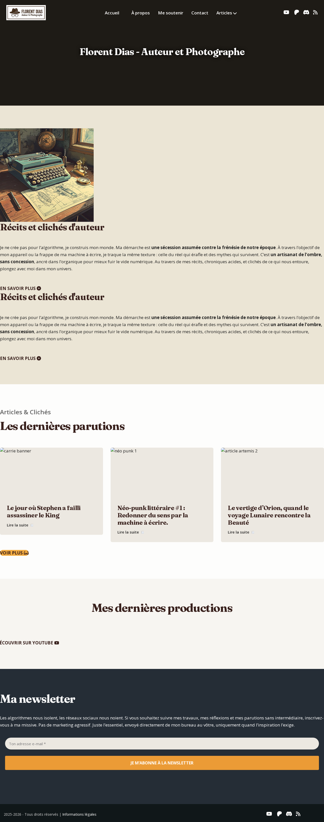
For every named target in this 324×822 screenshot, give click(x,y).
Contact (199, 13)
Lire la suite (18, 524)
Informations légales (79, 814)
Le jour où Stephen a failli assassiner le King (44, 511)
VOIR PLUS (12, 553)
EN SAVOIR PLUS (18, 288)
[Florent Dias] (26, 12)
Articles (224, 13)
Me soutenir (170, 13)
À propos (140, 13)
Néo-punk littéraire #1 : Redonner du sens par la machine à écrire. (152, 515)
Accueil (112, 13)
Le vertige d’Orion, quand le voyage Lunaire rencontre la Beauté (269, 515)
